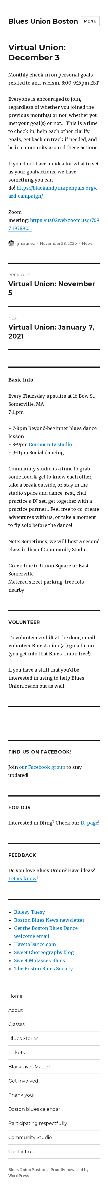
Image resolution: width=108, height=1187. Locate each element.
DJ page (89, 823)
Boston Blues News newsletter (49, 920)
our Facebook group (42, 767)
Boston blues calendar (34, 1109)
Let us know (22, 878)
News (87, 243)
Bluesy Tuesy (29, 912)
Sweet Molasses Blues (39, 960)
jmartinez (26, 243)
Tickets (16, 1052)
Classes (16, 1024)
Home (15, 996)
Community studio (50, 444)
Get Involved (23, 1081)
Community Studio (30, 1137)
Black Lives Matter (29, 1067)
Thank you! (21, 1095)
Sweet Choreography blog (44, 952)
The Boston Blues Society (43, 968)
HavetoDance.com (35, 944)
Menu (90, 21)
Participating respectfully (37, 1123)
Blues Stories (23, 1038)
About (15, 1010)
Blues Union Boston (43, 21)
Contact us (20, 1151)
